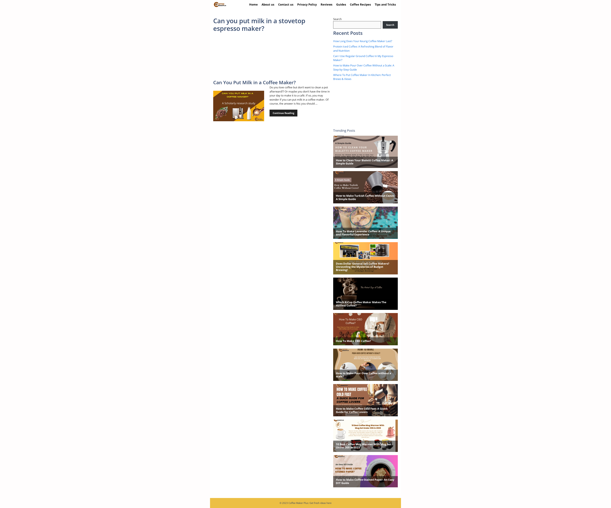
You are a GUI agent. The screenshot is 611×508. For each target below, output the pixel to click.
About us (268, 4)
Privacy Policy (307, 4)
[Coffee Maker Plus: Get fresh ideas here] (220, 4)
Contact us (285, 4)
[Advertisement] (271, 56)
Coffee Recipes (360, 4)
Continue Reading (283, 113)
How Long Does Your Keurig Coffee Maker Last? (362, 41)
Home (253, 4)
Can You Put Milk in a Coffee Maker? (254, 82)
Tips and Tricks (385, 4)
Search (337, 19)
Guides (341, 4)
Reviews (326, 4)
